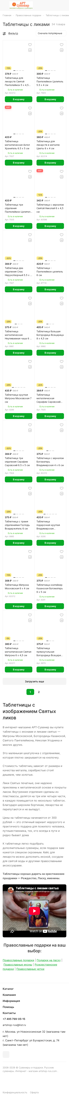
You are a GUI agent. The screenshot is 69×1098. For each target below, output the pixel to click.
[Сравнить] (30, 50)
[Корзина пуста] (63, 5)
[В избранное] (30, 44)
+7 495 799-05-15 (14, 1019)
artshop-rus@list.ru (14, 1025)
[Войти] (57, 5)
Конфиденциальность (15, 1092)
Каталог (8, 988)
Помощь (8, 1007)
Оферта (34, 1092)
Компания (9, 994)
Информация (11, 1001)
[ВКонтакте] (6, 1054)
